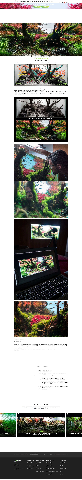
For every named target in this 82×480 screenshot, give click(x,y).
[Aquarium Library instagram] (19, 469)
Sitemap (61, 474)
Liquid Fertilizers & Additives (40, 470)
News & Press (51, 1)
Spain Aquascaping (46, 407)
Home (18, 1)
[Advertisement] (41, 15)
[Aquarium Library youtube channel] (21, 469)
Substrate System (38, 468)
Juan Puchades (40, 60)
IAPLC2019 (35, 407)
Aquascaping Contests (49, 470)
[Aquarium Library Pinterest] (22, 469)
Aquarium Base (48, 474)
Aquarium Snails (29, 470)
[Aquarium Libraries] (18, 460)
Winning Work (58, 407)
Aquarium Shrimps (30, 468)
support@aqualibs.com (17, 465)
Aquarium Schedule (63, 468)
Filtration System (38, 462)
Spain (52, 407)
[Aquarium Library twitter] (17, 469)
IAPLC (24, 407)
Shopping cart (62, 470)
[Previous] (1, 425)
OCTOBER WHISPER (45, 408)
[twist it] (41, 404)
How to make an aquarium (50, 468)
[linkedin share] (47, 404)
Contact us (61, 473)
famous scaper (29, 407)
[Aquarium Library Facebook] (15, 469)
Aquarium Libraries (15, 1)
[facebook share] (38, 404)
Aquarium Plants (29, 462)
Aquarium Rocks (29, 465)
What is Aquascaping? (49, 462)
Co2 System (38, 465)
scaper (40, 407)
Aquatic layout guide (49, 465)
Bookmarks (61, 465)
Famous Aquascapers (49, 473)
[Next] (80, 425)
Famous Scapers (45, 1)
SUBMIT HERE (37, 6)
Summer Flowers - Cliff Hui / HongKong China (41, 433)
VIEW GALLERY (44, 6)
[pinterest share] (44, 404)
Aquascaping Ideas (49, 476)
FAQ (60, 471)
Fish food (37, 473)
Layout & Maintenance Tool (40, 471)
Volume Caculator (63, 462)
